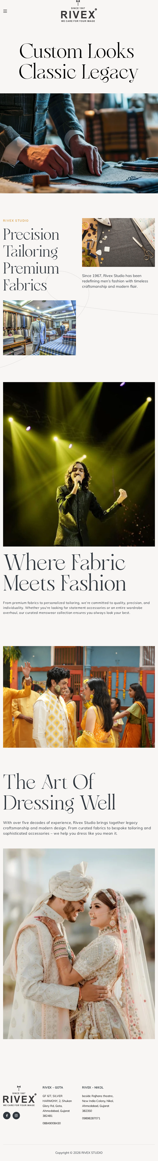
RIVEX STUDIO (92, 1153)
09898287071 (91, 1118)
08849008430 (52, 1123)
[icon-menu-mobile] (5, 10)
